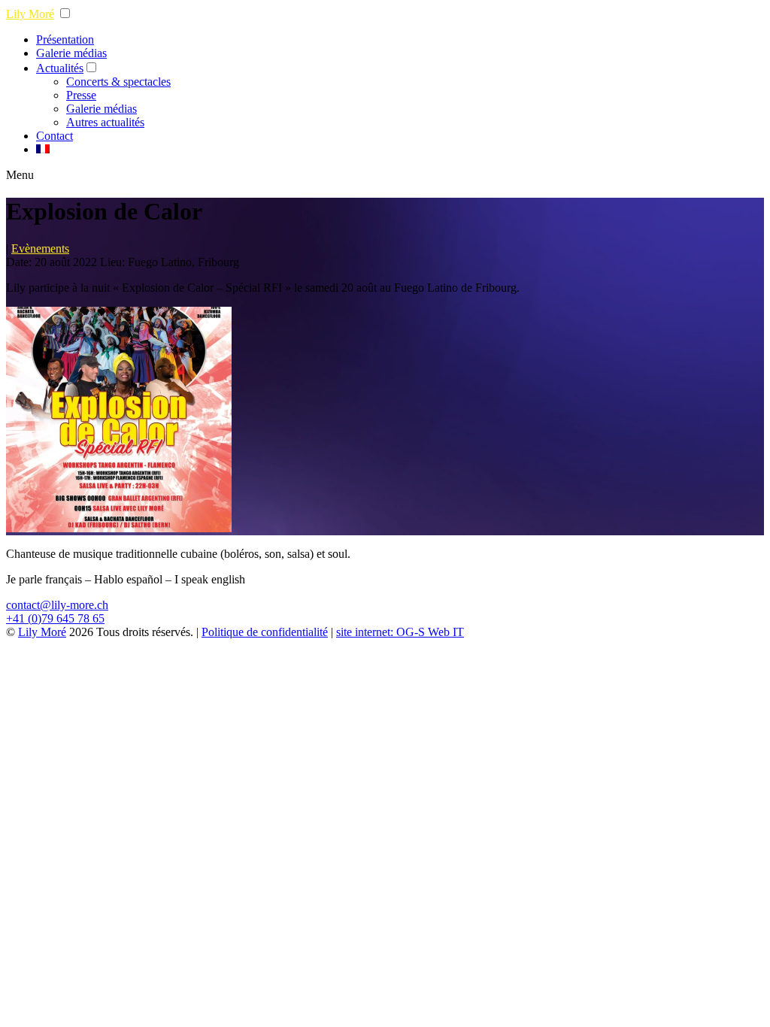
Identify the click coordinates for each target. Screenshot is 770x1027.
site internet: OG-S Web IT (400, 632)
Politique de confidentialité (265, 632)
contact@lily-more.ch (57, 604)
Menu (20, 174)
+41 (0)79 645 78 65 (55, 618)
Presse (81, 95)
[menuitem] (43, 149)
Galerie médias (71, 53)
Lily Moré (30, 14)
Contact (54, 135)
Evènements (40, 248)
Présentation (65, 39)
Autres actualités (105, 122)
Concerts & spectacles (118, 81)
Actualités (59, 68)
